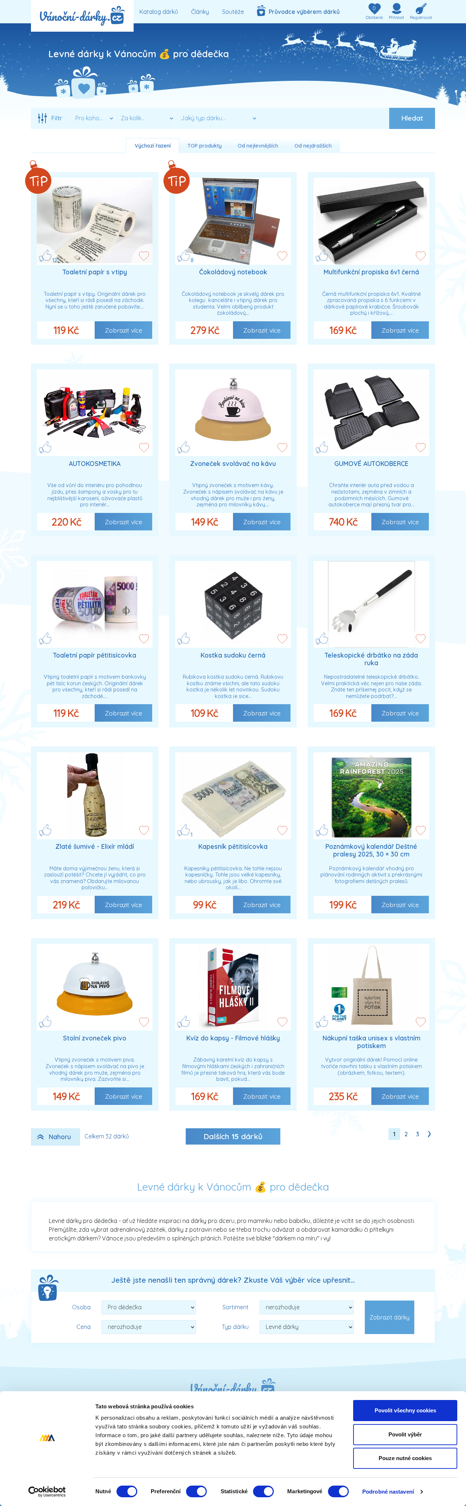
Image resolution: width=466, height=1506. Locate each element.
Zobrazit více (123, 330)
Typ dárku (235, 1326)
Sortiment (235, 1307)
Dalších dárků (233, 1136)
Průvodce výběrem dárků (303, 11)
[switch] (196, 1491)
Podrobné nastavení (388, 1492)
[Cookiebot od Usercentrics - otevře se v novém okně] (47, 1491)
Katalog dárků (158, 11)
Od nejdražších (313, 145)
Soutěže (233, 11)
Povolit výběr (405, 1434)
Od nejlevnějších (258, 145)
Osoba (81, 1307)
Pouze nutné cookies (405, 1458)
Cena (83, 1326)
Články (200, 11)
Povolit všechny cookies (405, 1410)
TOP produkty (204, 145)
